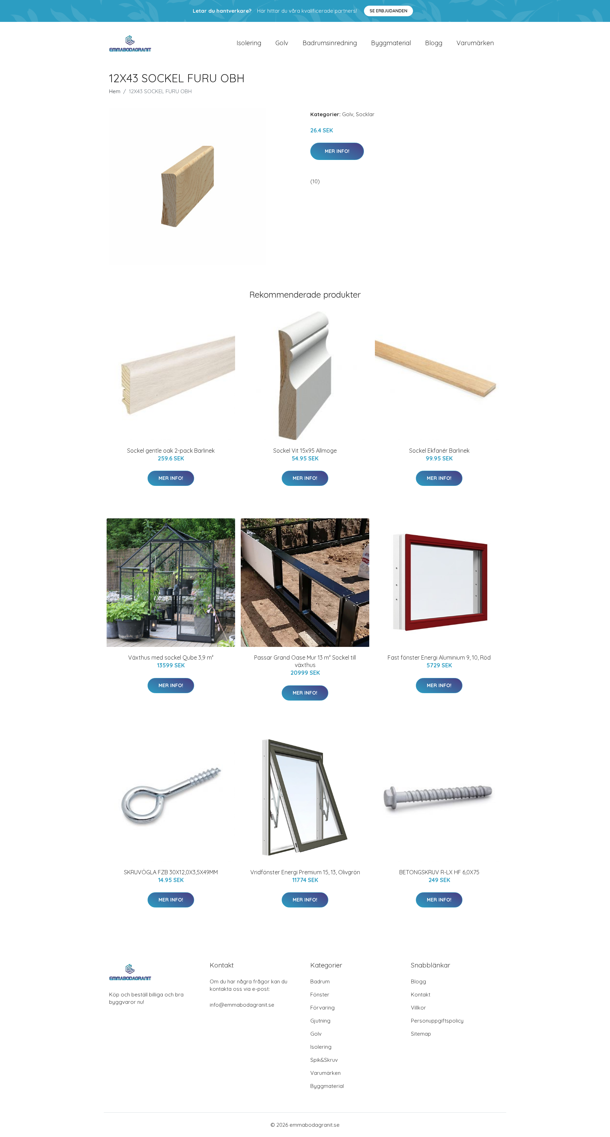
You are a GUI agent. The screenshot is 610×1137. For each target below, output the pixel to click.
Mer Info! (337, 151)
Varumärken (475, 43)
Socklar (365, 114)
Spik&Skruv (324, 1059)
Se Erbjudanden (388, 10)
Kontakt (420, 994)
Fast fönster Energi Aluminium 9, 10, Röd (439, 657)
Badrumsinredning (330, 43)
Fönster (319, 994)
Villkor (418, 1007)
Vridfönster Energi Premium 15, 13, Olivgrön (305, 872)
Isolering (249, 43)
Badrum (320, 981)
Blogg (433, 43)
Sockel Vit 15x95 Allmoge (305, 450)
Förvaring (322, 1007)
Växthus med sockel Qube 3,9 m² (171, 657)
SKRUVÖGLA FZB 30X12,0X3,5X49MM (171, 872)
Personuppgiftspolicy (437, 1020)
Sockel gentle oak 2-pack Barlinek (171, 450)
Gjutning (320, 1020)
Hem (114, 91)
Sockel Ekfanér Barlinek (439, 450)
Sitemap (421, 1033)
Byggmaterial (391, 43)
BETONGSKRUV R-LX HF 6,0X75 (439, 872)
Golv (281, 43)
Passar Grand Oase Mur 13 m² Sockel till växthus (305, 661)
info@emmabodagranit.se (242, 1004)
